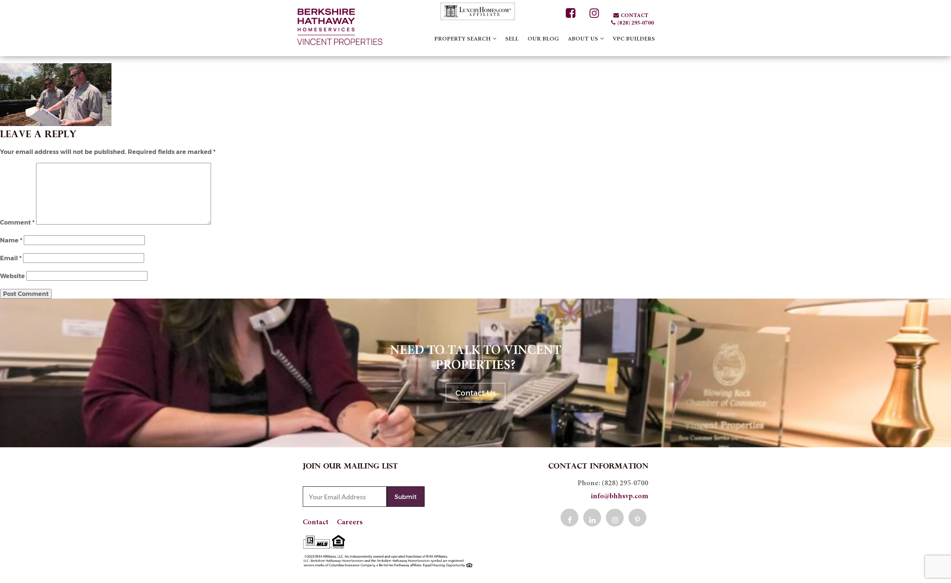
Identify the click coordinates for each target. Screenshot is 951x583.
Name (11, 240)
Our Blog (543, 39)
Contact (315, 522)
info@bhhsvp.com (619, 496)
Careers (350, 522)
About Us (583, 39)
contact (634, 16)
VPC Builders (634, 39)
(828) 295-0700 (635, 23)
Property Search (462, 39)
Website (12, 275)
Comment (17, 222)
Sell (512, 39)
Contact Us (475, 392)
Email (11, 257)
